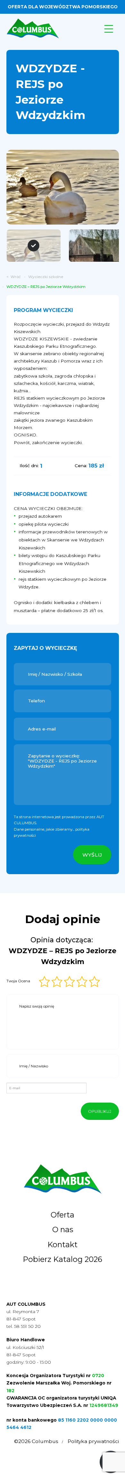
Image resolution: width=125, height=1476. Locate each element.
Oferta (62, 1214)
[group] (62, 187)
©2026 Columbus (36, 1441)
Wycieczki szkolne (45, 277)
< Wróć (13, 277)
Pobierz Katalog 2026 (62, 1259)
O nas (62, 1229)
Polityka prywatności (93, 1441)
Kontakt (62, 1244)
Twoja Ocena (18, 981)
